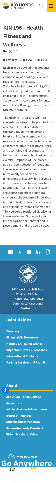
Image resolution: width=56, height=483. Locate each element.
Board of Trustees (18, 415)
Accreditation (15, 403)
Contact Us (28, 308)
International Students (22, 356)
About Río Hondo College (23, 397)
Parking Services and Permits (26, 362)
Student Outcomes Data (23, 422)
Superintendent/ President (25, 428)
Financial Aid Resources (22, 337)
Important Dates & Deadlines (26, 350)
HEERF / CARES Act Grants (24, 344)
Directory (13, 331)
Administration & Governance (26, 409)
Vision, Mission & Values (22, 434)
